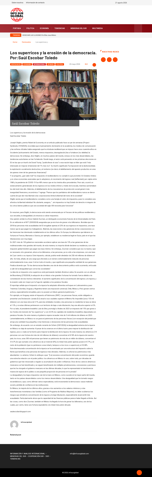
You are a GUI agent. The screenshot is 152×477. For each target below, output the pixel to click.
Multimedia (97, 28)
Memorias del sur (79, 28)
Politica (30, 28)
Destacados (26, 42)
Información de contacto (35, 3)
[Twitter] (137, 2)
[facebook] (133, 2)
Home (15, 42)
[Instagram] (141, 2)
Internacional (39, 64)
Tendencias (59, 28)
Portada (17, 28)
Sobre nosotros (17, 3)
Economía (44, 28)
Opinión (51, 64)
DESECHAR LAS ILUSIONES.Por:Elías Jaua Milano (39, 35)
